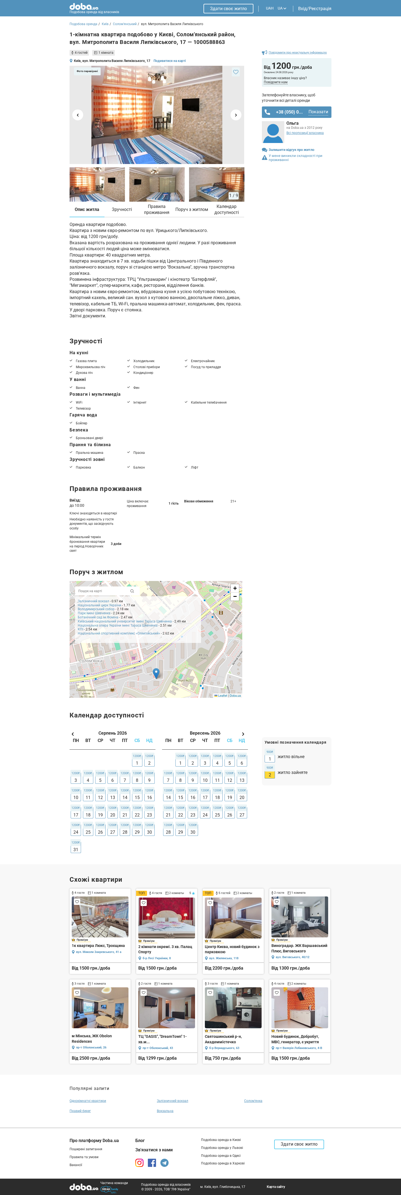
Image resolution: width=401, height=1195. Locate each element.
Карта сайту (276, 1187)
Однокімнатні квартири (88, 1101)
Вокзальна (165, 1111)
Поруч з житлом (191, 209)
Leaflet (222, 695)
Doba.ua (235, 695)
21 (124, 815)
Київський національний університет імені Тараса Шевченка (125, 621)
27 (112, 832)
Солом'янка (253, 1101)
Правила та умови (84, 1157)
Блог (140, 1140)
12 (100, 797)
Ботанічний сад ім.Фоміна (98, 617)
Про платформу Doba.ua (94, 1140)
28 (124, 832)
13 (112, 797)
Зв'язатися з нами (154, 1149)
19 (100, 815)
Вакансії (76, 1165)
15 (137, 797)
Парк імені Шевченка (94, 613)
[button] (156, 673)
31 (75, 849)
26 (100, 832)
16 (149, 797)
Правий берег (80, 1111)
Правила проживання (156, 209)
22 (137, 815)
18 (88, 815)
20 (112, 815)
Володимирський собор (96, 609)
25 (88, 832)
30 (149, 832)
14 (124, 797)
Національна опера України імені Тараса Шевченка (118, 625)
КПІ (80, 629)
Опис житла (87, 209)
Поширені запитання (86, 1149)
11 (88, 797)
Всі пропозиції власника (305, 133)
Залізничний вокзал (93, 601)
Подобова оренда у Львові (222, 1148)
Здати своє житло (228, 8)
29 (137, 832)
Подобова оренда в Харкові (223, 1163)
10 (75, 797)
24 (75, 832)
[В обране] (236, 71)
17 (75, 815)
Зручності (122, 209)
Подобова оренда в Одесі (221, 1156)
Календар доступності (226, 209)
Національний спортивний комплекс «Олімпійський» (119, 633)
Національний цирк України (99, 605)
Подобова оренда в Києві (221, 1140)
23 (149, 815)
